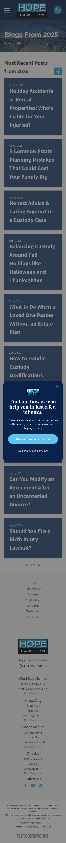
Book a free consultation (33, 439)
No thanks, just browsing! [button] (33, 450)
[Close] (57, 386)
